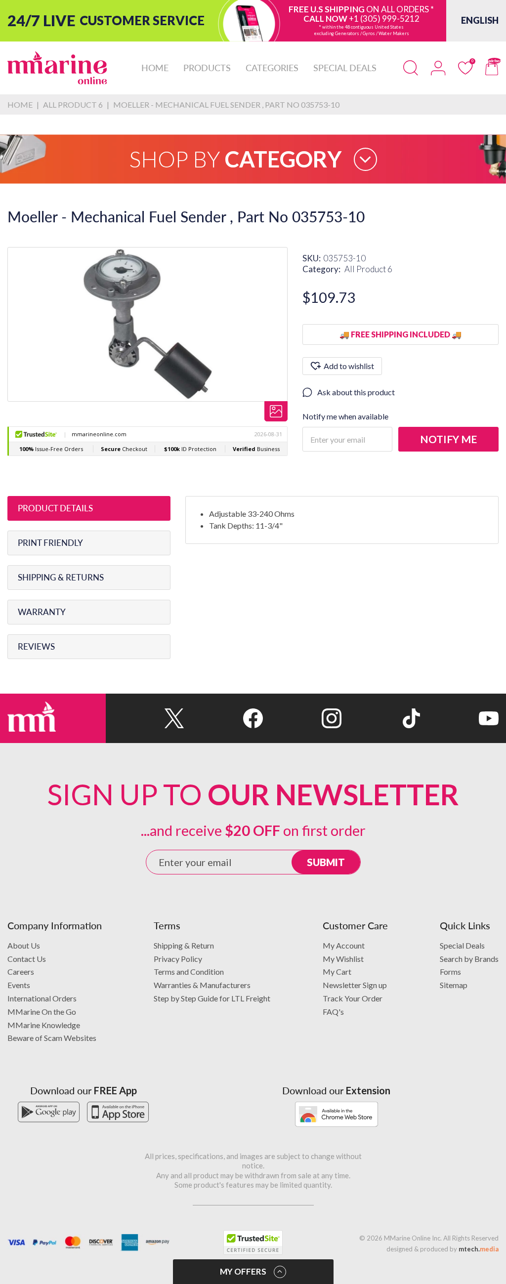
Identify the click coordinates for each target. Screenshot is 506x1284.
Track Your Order (352, 998)
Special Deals (462, 945)
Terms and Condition (189, 971)
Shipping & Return (184, 945)
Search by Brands (469, 958)
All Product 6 (368, 269)
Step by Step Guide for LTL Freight (212, 998)
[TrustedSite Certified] (253, 1242)
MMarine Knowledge (43, 1025)
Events (18, 985)
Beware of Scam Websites (51, 1037)
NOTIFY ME (448, 439)
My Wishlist (343, 958)
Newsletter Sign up (355, 985)
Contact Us (26, 958)
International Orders (42, 998)
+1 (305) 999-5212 (384, 18)
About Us (23, 945)
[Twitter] (145, 718)
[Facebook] (223, 718)
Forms (450, 971)
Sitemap (453, 985)
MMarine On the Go (41, 1011)
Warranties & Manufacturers (202, 985)
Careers (20, 971)
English (480, 20)
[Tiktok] (380, 718)
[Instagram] (302, 718)
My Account (344, 945)
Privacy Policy (178, 958)
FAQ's (333, 1011)
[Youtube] (459, 718)
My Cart (337, 971)
